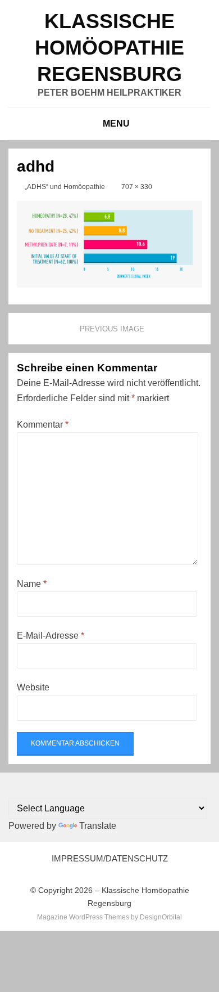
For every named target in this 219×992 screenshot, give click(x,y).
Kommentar (43, 424)
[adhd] (109, 243)
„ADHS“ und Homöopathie (65, 187)
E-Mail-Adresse (50, 635)
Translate (97, 826)
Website (33, 687)
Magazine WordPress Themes (83, 917)
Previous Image (112, 329)
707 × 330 (136, 187)
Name (32, 584)
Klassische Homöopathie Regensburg (109, 48)
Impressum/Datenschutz (110, 858)
